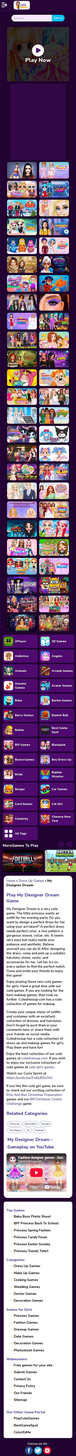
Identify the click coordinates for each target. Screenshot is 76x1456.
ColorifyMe (22, 1432)
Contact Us (22, 1379)
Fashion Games (26, 1322)
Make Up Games (26, 1273)
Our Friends (23, 1393)
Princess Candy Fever (30, 1237)
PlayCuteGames (26, 1418)
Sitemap (20, 1400)
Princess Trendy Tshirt (31, 1251)
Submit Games (25, 1372)
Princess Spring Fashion (32, 1230)
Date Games (23, 1336)
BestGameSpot (26, 1425)
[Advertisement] (38, 122)
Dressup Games (26, 1329)
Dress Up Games (27, 1266)
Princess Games (26, 1315)
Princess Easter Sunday (32, 1244)
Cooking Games (26, 1280)
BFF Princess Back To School (36, 1223)
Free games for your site (33, 1365)
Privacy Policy (24, 1386)
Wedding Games (27, 1287)
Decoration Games (28, 1300)
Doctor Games (25, 1293)
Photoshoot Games (29, 1350)
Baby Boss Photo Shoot (32, 1216)
